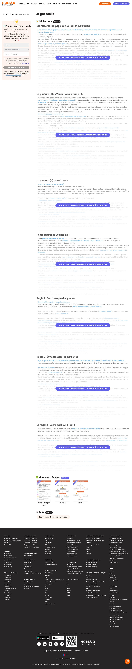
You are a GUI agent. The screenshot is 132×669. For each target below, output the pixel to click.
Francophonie (28, 571)
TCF (68, 584)
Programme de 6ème (30, 538)
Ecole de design (71, 551)
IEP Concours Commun (116, 617)
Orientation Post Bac (115, 556)
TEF (67, 586)
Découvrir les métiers (73, 545)
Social (88, 549)
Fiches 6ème (7, 575)
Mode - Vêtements (91, 579)
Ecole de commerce (72, 549)
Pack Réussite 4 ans (51, 564)
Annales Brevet (8, 555)
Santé (87, 547)
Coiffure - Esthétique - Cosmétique (96, 582)
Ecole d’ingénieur (72, 554)
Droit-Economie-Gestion (93, 538)
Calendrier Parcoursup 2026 (117, 551)
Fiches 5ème (7, 577)
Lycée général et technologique (54, 579)
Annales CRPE (8, 566)
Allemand (48, 554)
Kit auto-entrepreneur (92, 597)
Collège (42, 4)
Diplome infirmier (50, 604)
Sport (25, 564)
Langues (88, 554)
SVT (46, 545)
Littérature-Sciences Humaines (95, 540)
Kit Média (26, 588)
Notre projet (24, 4)
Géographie (48, 542)
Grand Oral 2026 (114, 562)
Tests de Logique (114, 626)
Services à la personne (92, 593)
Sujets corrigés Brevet (115, 545)
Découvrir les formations (74, 542)
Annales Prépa (8, 562)
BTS (46, 586)
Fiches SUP (7, 599)
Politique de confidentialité (13, 75)
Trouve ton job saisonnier (74, 573)
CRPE (110, 588)
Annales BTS (7, 560)
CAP (46, 577)
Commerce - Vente (91, 584)
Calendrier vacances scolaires (118, 554)
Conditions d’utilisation (85, 664)
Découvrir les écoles (72, 547)
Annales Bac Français (10, 558)
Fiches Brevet (8, 586)
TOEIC (68, 593)
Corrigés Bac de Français (117, 549)
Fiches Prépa (7, 593)
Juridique (112, 597)
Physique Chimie (50, 547)
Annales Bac (7, 553)
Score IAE (112, 624)
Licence (47, 595)
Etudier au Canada (91, 562)
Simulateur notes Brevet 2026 (12, 540)
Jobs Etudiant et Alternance (75, 571)
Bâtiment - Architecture (93, 586)
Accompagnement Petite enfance (96, 595)
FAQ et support (28, 582)
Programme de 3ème (30, 545)
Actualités (27, 584)
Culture (111, 595)
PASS (46, 602)
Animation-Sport (114, 593)
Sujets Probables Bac (115, 542)
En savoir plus (25, 63)
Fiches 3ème (7, 582)
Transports (89, 577)
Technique (112, 604)
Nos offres (105, 4)
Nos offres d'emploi (54, 633)
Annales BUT (7, 564)
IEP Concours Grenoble (116, 619)
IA (24, 558)
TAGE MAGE (112, 622)
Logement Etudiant (72, 569)
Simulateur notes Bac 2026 (12, 538)
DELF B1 (68, 588)
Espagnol (48, 551)
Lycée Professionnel (50, 582)
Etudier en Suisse (91, 564)
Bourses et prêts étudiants (74, 566)
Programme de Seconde (31, 547)
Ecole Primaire (49, 573)
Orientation (66, 4)
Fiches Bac (7, 584)
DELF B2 (69, 590)
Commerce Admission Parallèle (118, 613)
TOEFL (68, 595)
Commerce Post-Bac (115, 610)
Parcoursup (70, 538)
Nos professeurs (29, 555)
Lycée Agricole (49, 584)
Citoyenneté (27, 566)
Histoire (47, 540)
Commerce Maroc (114, 615)
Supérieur (56, 4)
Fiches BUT (7, 595)
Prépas (47, 593)
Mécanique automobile (93, 590)
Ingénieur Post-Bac (115, 606)
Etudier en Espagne (91, 566)
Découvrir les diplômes (73, 540)
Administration (113, 590)
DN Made (47, 599)
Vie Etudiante (70, 564)
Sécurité (111, 602)
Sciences (88, 542)
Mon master (113, 560)
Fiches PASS (7, 597)
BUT (46, 590)
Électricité (88, 588)
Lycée (49, 4)
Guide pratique (113, 580)
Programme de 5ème (30, 540)
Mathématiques (50, 538)
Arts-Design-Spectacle (92, 545)
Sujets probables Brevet (116, 540)
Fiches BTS (7, 590)
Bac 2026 (7, 542)
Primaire (34, 4)
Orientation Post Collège (116, 558)
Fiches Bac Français (10, 588)
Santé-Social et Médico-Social (118, 599)
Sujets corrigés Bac (115, 547)
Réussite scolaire (29, 560)
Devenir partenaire (72, 556)
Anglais (47, 549)
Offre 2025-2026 (50, 562)
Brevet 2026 (7, 545)
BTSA (46, 588)
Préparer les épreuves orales (19, 14)
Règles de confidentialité (86, 633)
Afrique (26, 569)
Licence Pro (48, 597)
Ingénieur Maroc (114, 608)
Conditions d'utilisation (70, 633)
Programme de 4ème (30, 542)
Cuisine (88, 575)
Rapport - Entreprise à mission (33, 573)
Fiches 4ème (7, 579)
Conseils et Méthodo (115, 538)
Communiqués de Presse (31, 586)
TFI (7, 14)
